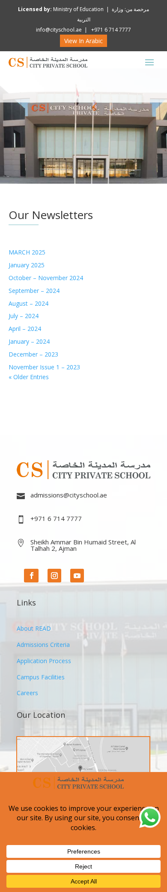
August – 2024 (28, 303)
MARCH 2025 (27, 252)
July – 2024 (24, 316)
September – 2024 (34, 291)
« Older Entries (29, 377)
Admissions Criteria (43, 644)
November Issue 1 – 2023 (44, 367)
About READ (34, 628)
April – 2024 (25, 329)
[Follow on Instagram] (54, 575)
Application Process (44, 661)
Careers (27, 693)
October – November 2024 (46, 278)
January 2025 (27, 265)
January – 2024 (29, 341)
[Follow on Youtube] (77, 575)
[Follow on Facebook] (31, 575)
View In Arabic (83, 41)
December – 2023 (33, 354)
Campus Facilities (41, 677)
